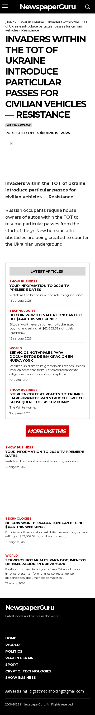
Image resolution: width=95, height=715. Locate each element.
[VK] (59, 156)
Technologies (23, 311)
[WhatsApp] (35, 156)
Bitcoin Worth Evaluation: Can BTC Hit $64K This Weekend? (46, 317)
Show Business (23, 281)
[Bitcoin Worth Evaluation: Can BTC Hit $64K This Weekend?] (47, 493)
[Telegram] (47, 156)
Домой (11, 22)
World (16, 348)
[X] (22, 156)
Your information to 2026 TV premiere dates (39, 287)
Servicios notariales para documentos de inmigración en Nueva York (41, 356)
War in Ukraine (32, 22)
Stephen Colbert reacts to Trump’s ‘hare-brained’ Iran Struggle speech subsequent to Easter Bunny (47, 398)
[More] (71, 156)
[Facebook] (10, 156)
